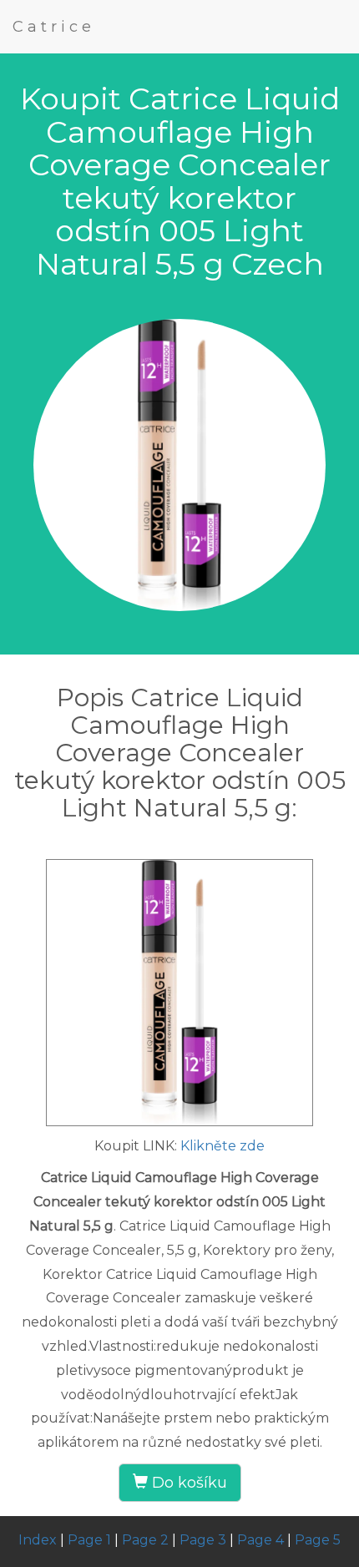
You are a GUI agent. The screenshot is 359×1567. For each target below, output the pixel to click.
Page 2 (145, 1540)
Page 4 (260, 1540)
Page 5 (318, 1540)
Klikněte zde (222, 1146)
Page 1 (89, 1540)
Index (37, 1540)
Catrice (54, 27)
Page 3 (203, 1540)
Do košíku (187, 1482)
